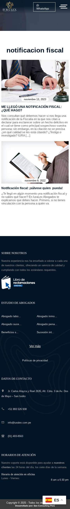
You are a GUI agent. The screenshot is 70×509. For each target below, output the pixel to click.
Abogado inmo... (47, 316)
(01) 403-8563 (15, 436)
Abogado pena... (47, 324)
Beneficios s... (9, 332)
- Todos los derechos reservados (39, 504)
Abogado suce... (11, 324)
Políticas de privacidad (35, 360)
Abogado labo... (11, 316)
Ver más (35, 346)
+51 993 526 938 (17, 409)
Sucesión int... (45, 332)
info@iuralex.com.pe (19, 422)
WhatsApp (42, 8)
